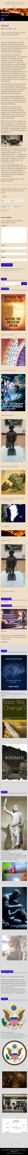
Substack (6, 976)
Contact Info (8, 1153)
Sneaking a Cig (5, 885)
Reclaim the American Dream (7, 1032)
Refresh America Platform (7, 591)
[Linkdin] (14, 7)
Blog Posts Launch (6, 540)
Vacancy (3, 934)
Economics (22, 2)
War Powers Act (5, 1069)
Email (3, 251)
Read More (4, 642)
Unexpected (4, 964)
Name (3, 245)
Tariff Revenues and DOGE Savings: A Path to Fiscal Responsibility (12, 499)
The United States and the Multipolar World (11, 1092)
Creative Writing (7, 2)
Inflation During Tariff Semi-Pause (10, 466)
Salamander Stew (18, 206)
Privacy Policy (20, 1153)
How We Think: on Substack (8, 370)
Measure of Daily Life (5, 852)
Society (18, 4)
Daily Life (13, 4)
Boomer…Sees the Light (7, 785)
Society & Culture (15, 2)
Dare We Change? (5, 742)
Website (3, 257)
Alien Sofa (4, 631)
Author (22, 4)
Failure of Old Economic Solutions (9, 1117)
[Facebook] (12, 7)
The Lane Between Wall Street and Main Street (12, 1137)
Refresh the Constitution (7, 334)
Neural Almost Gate (5, 692)
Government (7, 4)
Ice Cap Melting (5, 526)
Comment (4, 225)
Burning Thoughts (10, 12)
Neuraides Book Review (7, 415)
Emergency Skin (5, 206)
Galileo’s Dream (5, 210)
